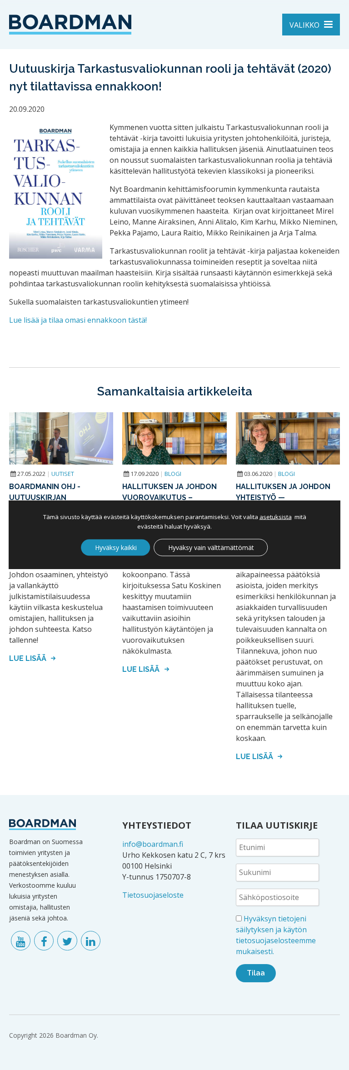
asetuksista (275, 517)
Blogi (173, 474)
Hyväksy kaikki (116, 547)
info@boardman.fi (152, 844)
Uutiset (62, 474)
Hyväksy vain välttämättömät (211, 547)
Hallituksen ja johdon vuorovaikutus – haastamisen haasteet (169, 497)
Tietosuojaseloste (153, 895)
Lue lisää (28, 658)
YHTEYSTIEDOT (156, 825)
